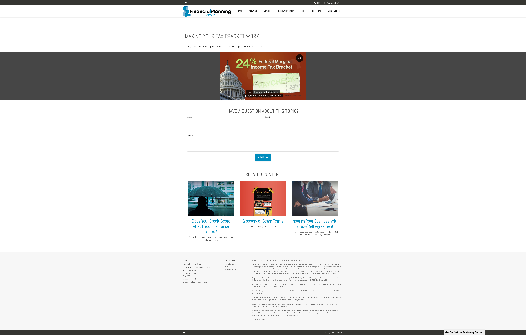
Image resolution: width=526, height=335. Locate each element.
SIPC (259, 313)
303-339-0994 (328, 3)
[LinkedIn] (186, 2)
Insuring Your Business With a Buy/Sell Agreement (315, 223)
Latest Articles (230, 264)
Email (267, 117)
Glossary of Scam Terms (263, 221)
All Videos (228, 267)
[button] (253, 11)
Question (191, 135)
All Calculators (230, 269)
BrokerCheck (297, 260)
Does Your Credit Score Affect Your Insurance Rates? (211, 226)
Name (189, 117)
